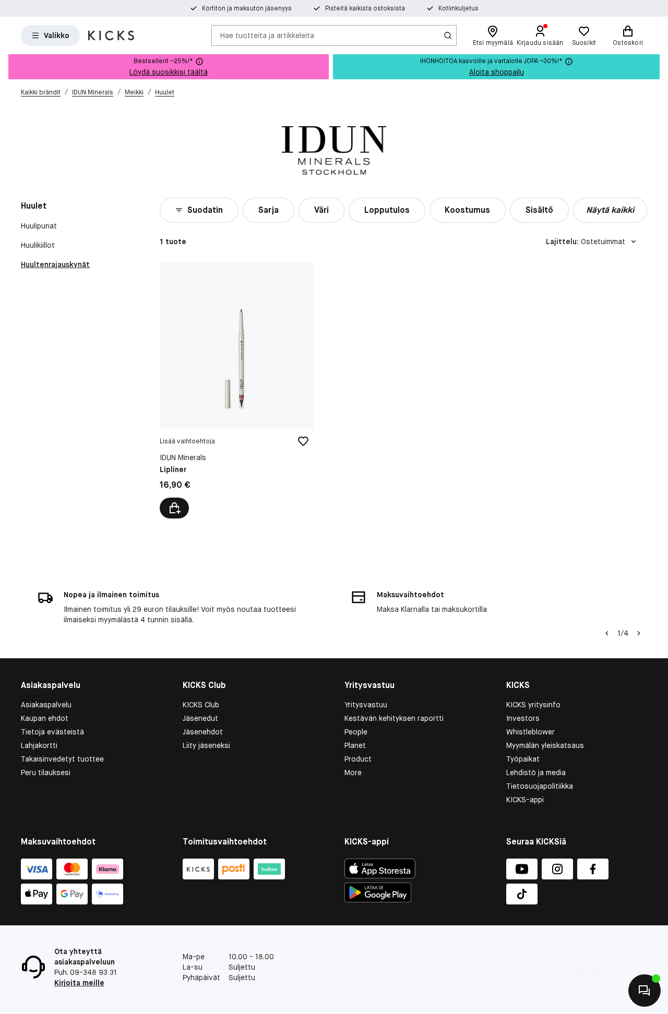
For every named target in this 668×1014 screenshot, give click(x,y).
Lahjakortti (39, 745)
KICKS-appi (525, 799)
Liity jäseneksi (206, 745)
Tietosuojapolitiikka (539, 786)
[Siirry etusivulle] (111, 35)
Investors (523, 718)
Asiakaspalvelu (46, 704)
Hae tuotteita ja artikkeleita (267, 35)
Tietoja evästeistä (52, 732)
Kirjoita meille (79, 982)
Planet (355, 745)
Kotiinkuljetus (458, 8)
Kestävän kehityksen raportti (394, 718)
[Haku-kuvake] (447, 35)
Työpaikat (523, 759)
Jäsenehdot (203, 732)
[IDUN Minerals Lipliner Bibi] (237, 390)
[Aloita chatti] (644, 990)
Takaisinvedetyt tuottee (62, 759)
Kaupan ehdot (44, 718)
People (355, 732)
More (353, 772)
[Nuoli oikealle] (638, 633)
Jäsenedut (200, 718)
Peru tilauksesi (45, 772)
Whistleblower (530, 732)
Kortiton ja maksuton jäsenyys (247, 8)
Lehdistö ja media (536, 772)
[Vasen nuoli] (607, 633)
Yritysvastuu (365, 704)
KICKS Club (201, 704)
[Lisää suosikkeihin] (303, 441)
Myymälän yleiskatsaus (545, 745)
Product (358, 759)
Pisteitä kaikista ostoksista (365, 8)
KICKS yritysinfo (533, 704)
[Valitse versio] (174, 508)
